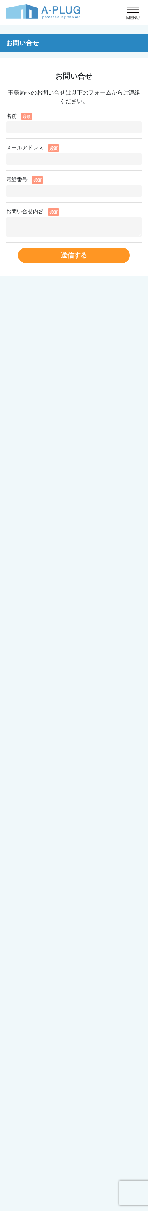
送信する (74, 255)
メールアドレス (25, 147)
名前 (11, 116)
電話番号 (17, 179)
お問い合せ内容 (25, 211)
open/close (133, 13)
